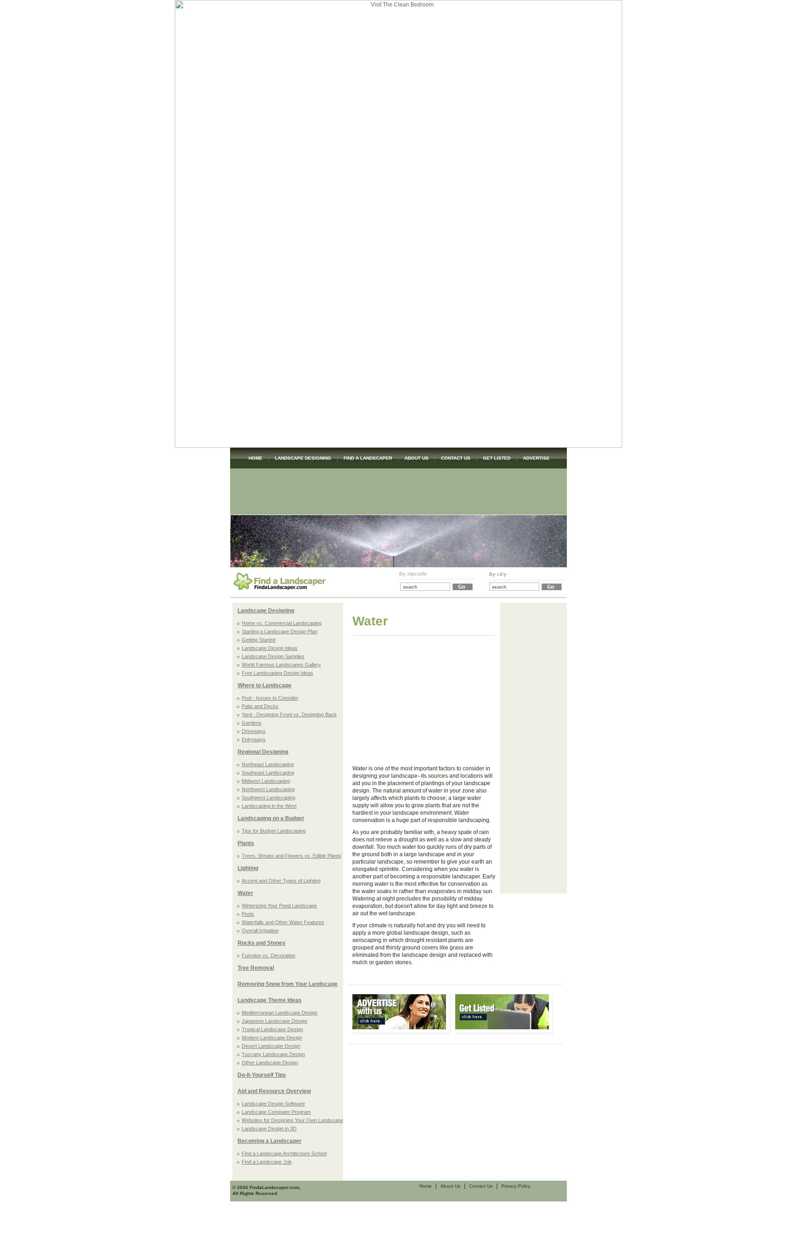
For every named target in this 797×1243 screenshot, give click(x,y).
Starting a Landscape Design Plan (279, 631)
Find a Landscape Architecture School (284, 1153)
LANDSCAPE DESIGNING (303, 458)
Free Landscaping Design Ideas (277, 673)
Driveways (254, 731)
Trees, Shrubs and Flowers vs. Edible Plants (291, 856)
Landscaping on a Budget (271, 818)
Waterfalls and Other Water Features (283, 922)
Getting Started (258, 640)
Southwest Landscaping (268, 797)
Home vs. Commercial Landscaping (281, 623)
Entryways (254, 739)
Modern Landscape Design (272, 1037)
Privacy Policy (515, 1186)
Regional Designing (263, 752)
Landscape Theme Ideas (270, 1000)
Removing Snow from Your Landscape (288, 984)
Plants (246, 843)
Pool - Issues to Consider (270, 698)
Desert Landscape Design (271, 1046)
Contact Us (481, 1186)
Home (425, 1186)
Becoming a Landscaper (270, 1141)
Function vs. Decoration (268, 955)
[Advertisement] (398, 491)
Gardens (252, 723)
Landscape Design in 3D (269, 1128)
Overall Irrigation (260, 930)
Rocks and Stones (261, 943)
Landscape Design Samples (273, 656)
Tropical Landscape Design (272, 1029)
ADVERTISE (536, 458)
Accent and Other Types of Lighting (281, 880)
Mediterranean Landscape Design (279, 1012)
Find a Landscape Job (266, 1162)
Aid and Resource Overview (274, 1091)
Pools (248, 914)
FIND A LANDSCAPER (368, 458)
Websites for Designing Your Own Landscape (292, 1120)
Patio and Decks (260, 706)
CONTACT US (455, 458)
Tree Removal (256, 968)
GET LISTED (497, 458)
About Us (450, 1186)
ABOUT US (416, 458)
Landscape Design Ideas (269, 648)
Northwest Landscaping (268, 789)
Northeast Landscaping (268, 764)
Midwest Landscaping (266, 781)
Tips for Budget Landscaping (274, 831)
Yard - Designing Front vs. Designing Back (289, 714)
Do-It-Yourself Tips (262, 1075)
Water (245, 893)
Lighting (248, 868)
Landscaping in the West (269, 806)
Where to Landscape (264, 685)
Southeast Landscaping (268, 772)
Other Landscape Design (270, 1062)
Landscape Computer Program (276, 1112)
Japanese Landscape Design (274, 1021)
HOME (255, 458)
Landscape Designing (266, 610)
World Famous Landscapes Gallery (281, 664)
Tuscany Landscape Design (273, 1054)
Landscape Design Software (273, 1103)
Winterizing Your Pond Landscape (279, 905)
